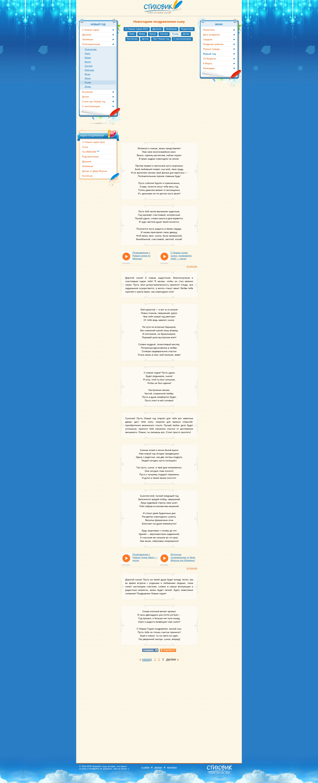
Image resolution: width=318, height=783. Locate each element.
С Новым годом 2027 (136, 28)
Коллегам (132, 38)
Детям (145, 38)
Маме (142, 33)
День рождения (211, 34)
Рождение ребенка (213, 44)
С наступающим (182, 38)
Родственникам (90, 156)
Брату (153, 33)
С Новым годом (90, 29)
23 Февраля (209, 58)
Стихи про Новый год (93, 101)
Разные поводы (211, 49)
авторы (158, 767)
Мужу (87, 74)
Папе (132, 33)
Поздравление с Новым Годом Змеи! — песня (144, 557)
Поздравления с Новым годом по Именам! (141, 255)
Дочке (186, 33)
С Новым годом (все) (93, 142)
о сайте (145, 767)
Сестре (164, 33)
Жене (88, 78)
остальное (192, 266)
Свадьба (207, 39)
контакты (172, 767)
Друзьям (156, 28)
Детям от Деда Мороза (94, 171)
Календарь (209, 68)
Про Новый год (161, 38)
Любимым (171, 28)
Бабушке (89, 70)
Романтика (209, 29)
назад (147, 659)
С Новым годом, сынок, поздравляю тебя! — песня (181, 255)
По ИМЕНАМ (91, 151)
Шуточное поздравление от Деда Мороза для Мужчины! (183, 557)
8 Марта (207, 63)
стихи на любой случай (159, 12)
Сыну (85, 147)
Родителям (187, 28)
